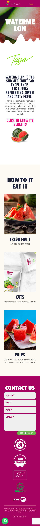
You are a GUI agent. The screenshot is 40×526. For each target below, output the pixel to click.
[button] (20, 135)
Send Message (26, 433)
